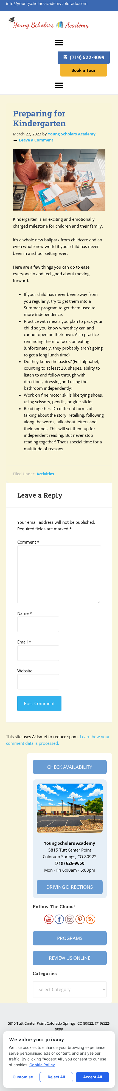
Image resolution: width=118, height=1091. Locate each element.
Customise (23, 1076)
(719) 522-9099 (87, 57)
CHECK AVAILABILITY (69, 767)
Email (24, 642)
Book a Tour (83, 70)
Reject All (56, 1076)
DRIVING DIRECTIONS (69, 887)
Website (24, 670)
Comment (28, 542)
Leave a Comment (36, 140)
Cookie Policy (42, 1064)
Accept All (92, 1076)
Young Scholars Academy (48, 25)
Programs (69, 938)
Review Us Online (69, 958)
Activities (45, 473)
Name (24, 613)
